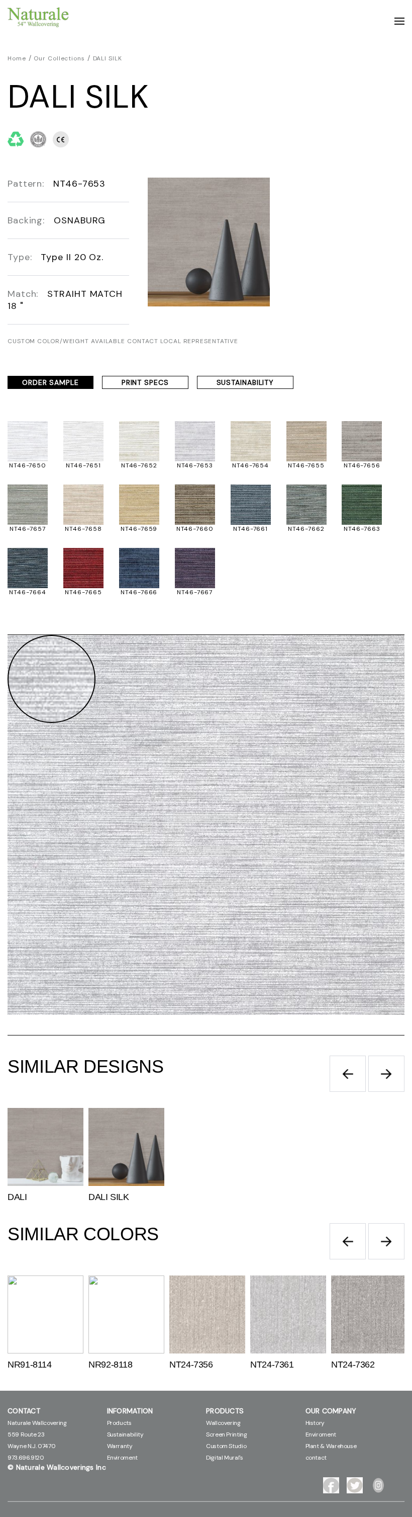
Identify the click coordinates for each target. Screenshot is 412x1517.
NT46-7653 (195, 465)
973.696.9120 (26, 1458)
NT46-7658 (83, 529)
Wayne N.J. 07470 (31, 1446)
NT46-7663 (362, 529)
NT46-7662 (306, 529)
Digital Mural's (224, 1458)
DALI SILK (107, 58)
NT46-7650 (27, 465)
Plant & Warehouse (331, 1446)
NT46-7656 (362, 465)
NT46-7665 (83, 592)
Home (17, 58)
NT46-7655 (306, 465)
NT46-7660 (195, 529)
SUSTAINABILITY (245, 382)
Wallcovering (223, 1423)
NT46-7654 (250, 465)
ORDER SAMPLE (50, 382)
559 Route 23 (26, 1434)
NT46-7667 (195, 592)
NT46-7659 (139, 529)
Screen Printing (226, 1434)
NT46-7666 (139, 592)
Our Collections (59, 58)
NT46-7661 (250, 529)
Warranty (120, 1446)
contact (316, 1458)
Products (119, 1423)
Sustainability (125, 1434)
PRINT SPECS (145, 382)
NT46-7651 (83, 465)
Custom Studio (226, 1446)
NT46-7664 (27, 592)
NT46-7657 (27, 529)
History (315, 1423)
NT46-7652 (139, 465)
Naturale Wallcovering (37, 1423)
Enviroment (122, 1458)
